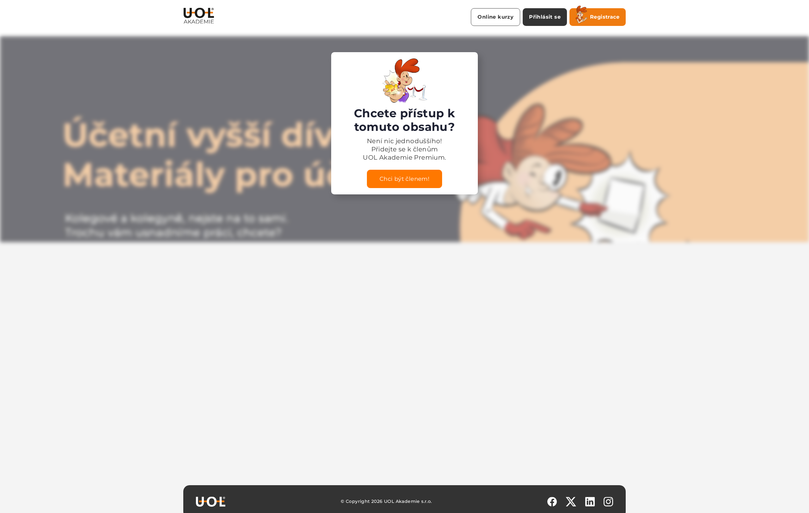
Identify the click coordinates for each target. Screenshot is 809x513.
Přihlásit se (545, 17)
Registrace (604, 17)
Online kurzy (495, 17)
